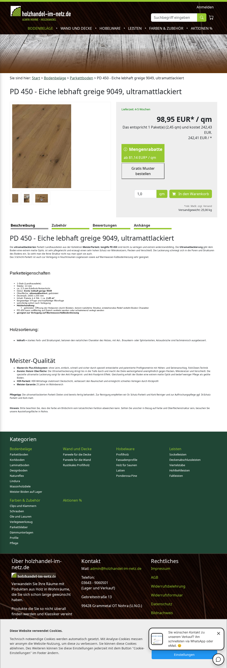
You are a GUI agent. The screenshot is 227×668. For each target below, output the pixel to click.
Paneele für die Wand (77, 460)
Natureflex (17, 476)
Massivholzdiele (20, 486)
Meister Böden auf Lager (26, 492)
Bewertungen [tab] (105, 225)
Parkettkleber (19, 527)
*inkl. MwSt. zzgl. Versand (198, 206)
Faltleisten (176, 476)
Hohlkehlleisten (179, 470)
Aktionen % (201, 28)
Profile (14, 538)
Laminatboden (19, 465)
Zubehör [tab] (59, 225)
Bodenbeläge (41, 28)
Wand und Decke (77, 28)
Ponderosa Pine (126, 476)
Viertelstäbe (177, 465)
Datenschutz (161, 604)
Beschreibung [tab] (23, 225)
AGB (154, 577)
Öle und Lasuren (20, 516)
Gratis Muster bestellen (143, 171)
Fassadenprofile (126, 460)
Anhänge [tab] (142, 225)
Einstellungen (184, 654)
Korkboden (17, 460)
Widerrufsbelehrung (168, 586)
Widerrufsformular (167, 595)
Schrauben (17, 511)
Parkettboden (19, 454)
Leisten (135, 28)
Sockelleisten (177, 454)
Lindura (15, 481)
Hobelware (110, 28)
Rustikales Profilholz (76, 465)
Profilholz (122, 454)
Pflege (14, 543)
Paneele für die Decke (77, 454)
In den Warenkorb (193, 193)
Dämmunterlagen (21, 532)
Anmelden (205, 7)
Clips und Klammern (23, 506)
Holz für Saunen (126, 465)
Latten (120, 470)
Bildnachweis (162, 612)
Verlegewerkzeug (21, 522)
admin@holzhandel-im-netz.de (115, 568)
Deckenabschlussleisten (185, 460)
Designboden (18, 470)
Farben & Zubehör (166, 28)
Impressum (160, 568)
